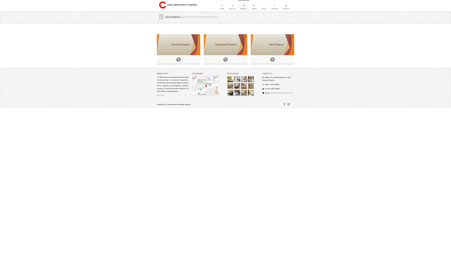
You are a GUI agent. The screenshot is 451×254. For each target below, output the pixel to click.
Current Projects (188, 17)
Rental (264, 9)
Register (274, 9)
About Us (232, 9)
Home (222, 9)
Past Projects (213, 17)
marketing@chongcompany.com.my (282, 93)
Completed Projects (201, 17)
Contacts (286, 9)
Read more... (161, 95)
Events (254, 9)
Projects (243, 9)
